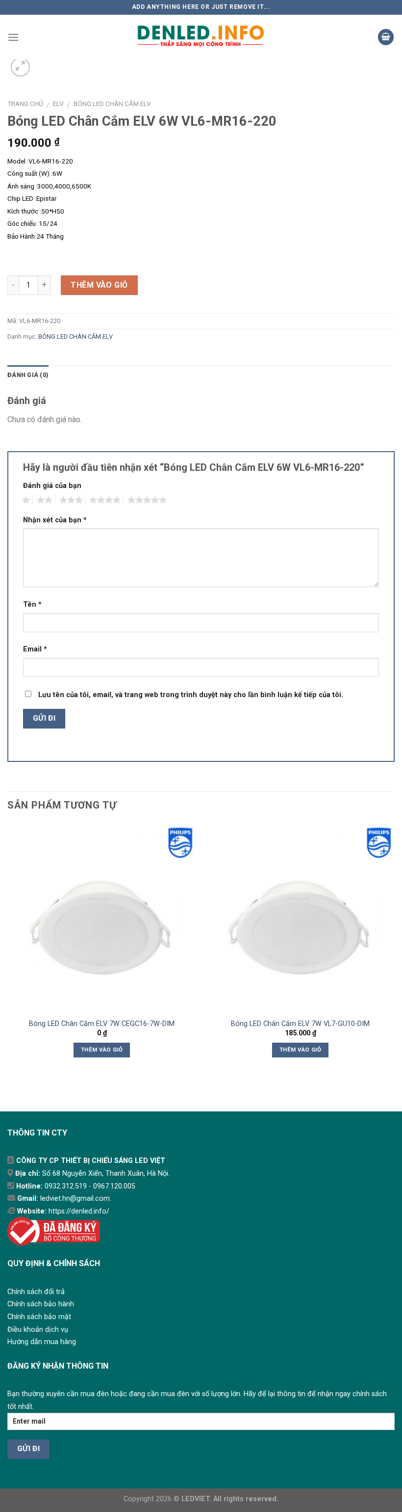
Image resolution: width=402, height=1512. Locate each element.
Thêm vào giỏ (99, 285)
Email (35, 649)
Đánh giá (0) (28, 374)
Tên (32, 604)
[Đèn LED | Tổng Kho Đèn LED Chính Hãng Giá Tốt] (201, 37)
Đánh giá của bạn (52, 486)
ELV (58, 104)
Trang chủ (25, 104)
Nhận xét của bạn (55, 520)
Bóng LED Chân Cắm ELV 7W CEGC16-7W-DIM (102, 1024)
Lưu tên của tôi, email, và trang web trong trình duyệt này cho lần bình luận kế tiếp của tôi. (190, 695)
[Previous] (7, 949)
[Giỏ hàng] (386, 37)
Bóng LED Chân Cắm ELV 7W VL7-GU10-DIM (300, 1024)
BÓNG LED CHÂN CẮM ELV (112, 104)
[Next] (394, 949)
